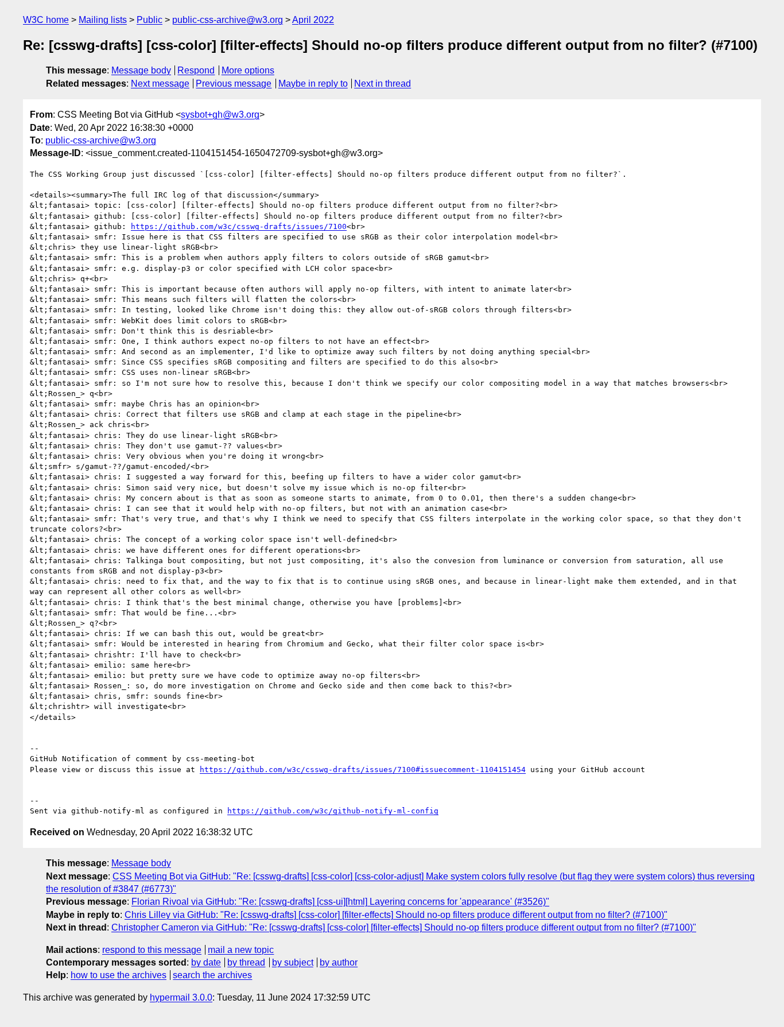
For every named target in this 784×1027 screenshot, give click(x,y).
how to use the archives (118, 975)
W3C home (46, 20)
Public (149, 20)
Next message (160, 83)
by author (339, 962)
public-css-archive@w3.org (227, 20)
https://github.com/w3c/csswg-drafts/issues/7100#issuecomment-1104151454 (363, 769)
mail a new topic (241, 950)
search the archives (212, 975)
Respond (196, 70)
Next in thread (382, 83)
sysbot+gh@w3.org (220, 114)
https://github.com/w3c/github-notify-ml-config (332, 811)
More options (248, 70)
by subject (292, 962)
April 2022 (313, 20)
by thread (246, 962)
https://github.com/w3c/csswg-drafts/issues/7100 (239, 226)
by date (206, 962)
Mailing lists (103, 20)
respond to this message (151, 950)
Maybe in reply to (313, 83)
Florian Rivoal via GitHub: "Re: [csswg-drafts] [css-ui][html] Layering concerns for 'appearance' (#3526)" (340, 901)
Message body (141, 70)
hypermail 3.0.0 (181, 997)
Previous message (233, 83)
